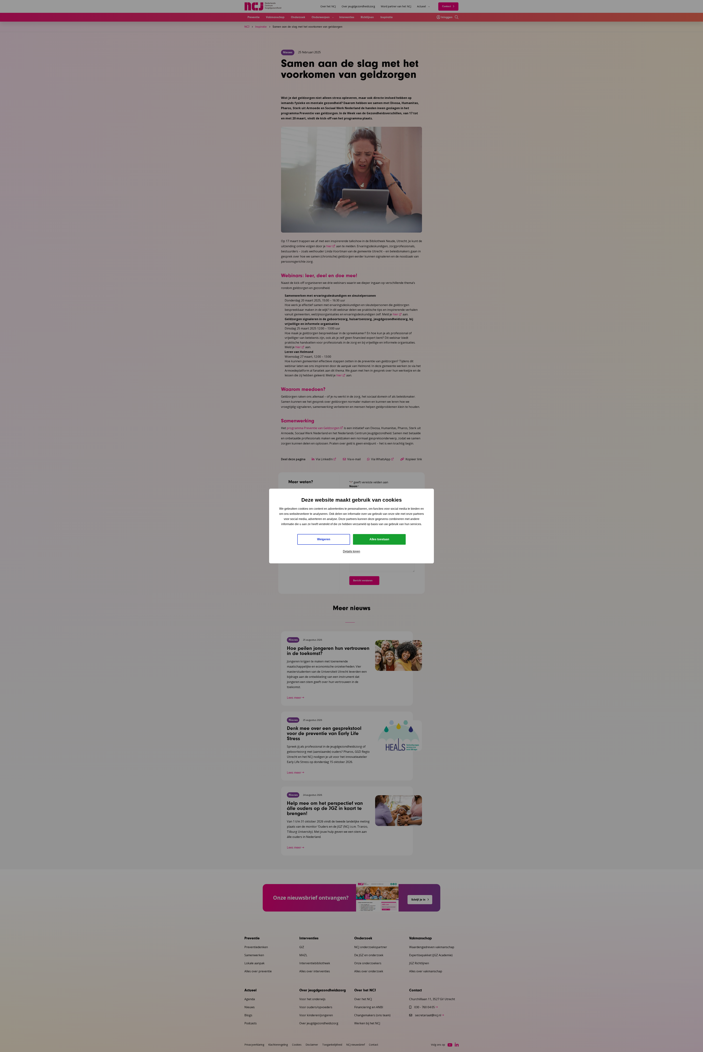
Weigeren (323, 539)
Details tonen (351, 551)
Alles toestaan (379, 539)
